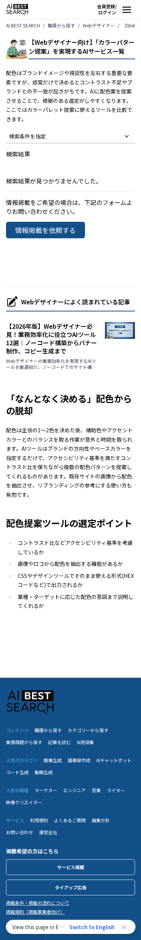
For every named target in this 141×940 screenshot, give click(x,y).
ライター (116, 790)
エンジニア (74, 790)
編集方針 (101, 820)
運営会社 (48, 832)
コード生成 (17, 772)
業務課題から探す (24, 742)
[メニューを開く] (126, 10)
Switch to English (92, 927)
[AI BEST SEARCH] (17, 9)
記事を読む (59, 742)
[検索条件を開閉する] (126, 136)
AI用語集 (85, 742)
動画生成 (44, 772)
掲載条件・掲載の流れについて (37, 903)
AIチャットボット (114, 760)
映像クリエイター (24, 802)
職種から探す (48, 730)
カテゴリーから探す (88, 730)
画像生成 (53, 760)
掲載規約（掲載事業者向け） (35, 912)
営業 (96, 790)
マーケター (46, 790)
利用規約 (39, 820)
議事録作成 (79, 760)
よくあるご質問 (70, 820)
